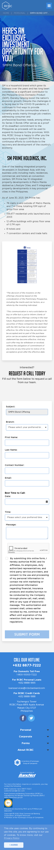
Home (6, 13)
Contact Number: (14, 465)
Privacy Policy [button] (11, 838)
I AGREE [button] (14, 845)
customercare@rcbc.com (14, 791)
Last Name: (11, 449)
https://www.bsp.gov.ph (13, 797)
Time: (8, 512)
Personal (19, 13)
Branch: (10, 422)
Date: (8, 496)
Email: (8, 478)
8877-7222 (26, 789)
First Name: (11, 437)
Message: (11, 524)
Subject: (10, 406)
